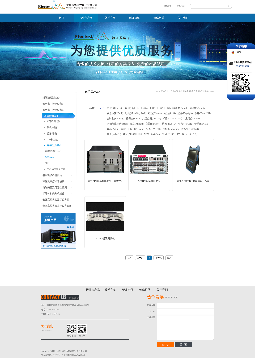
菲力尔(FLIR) (185, 123)
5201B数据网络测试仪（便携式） (105, 181)
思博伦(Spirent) (193, 118)
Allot (141, 129)
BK (135, 129)
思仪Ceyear (209, 91)
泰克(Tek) (199, 113)
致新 (123, 129)
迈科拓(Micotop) (171, 129)
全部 (101, 108)
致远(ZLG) (170, 113)
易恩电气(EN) (153, 129)
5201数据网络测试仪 (149, 181)
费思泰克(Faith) (115, 113)
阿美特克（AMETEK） (163, 134)
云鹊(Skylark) (201, 123)
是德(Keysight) (185, 113)
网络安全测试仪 (196, 91)
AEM (146, 134)
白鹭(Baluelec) (152, 123)
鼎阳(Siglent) (132, 108)
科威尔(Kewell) (180, 108)
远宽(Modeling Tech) (135, 113)
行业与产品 (169, 91)
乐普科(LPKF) (147, 108)
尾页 (169, 258)
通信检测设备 (182, 91)
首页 (61, 18)
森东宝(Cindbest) (190, 129)
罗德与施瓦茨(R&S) (117, 123)
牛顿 (130, 129)
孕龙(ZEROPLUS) (132, 134)
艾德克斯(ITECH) (151, 118)
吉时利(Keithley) (115, 118)
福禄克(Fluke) (133, 118)
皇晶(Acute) (113, 129)
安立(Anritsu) (137, 123)
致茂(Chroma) (155, 113)
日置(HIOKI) (164, 108)
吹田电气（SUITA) (187, 134)
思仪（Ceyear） (115, 108)
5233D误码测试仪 (105, 238)
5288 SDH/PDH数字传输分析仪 (193, 181)
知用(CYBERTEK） (173, 118)
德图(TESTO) (169, 123)
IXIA (209, 113)
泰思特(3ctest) (197, 108)
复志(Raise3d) (114, 134)
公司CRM (180, 6)
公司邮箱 (167, 6)
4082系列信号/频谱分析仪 (54, 246)
